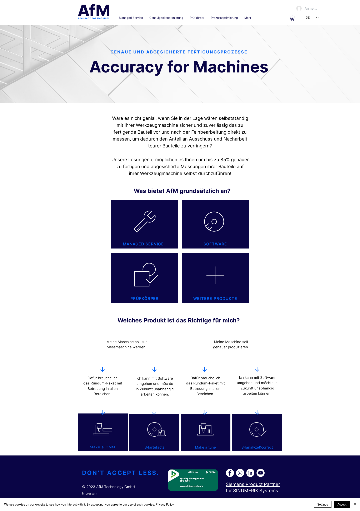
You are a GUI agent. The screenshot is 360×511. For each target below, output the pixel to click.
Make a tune (205, 447)
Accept (342, 504)
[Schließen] (355, 504)
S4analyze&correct (257, 447)
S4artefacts (154, 447)
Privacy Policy (165, 504)
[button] (292, 18)
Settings (322, 504)
